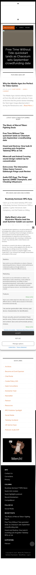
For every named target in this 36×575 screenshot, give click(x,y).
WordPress (22, 555)
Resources (9, 405)
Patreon (8, 401)
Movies (27, 27)
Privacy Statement (21, 347)
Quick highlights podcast (13, 494)
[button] (33, 227)
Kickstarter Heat (10, 391)
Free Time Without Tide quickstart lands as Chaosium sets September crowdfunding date (18, 56)
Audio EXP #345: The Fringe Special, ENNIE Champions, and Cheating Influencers (17, 179)
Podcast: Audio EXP (12, 430)
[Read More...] (28, 105)
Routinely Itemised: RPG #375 (18, 199)
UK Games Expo (11, 425)
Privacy (7, 479)
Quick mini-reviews (11, 491)
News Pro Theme (23, 552)
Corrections (9, 476)
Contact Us (9, 473)
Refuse (18, 338)
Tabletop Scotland (11, 420)
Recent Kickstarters (12, 497)
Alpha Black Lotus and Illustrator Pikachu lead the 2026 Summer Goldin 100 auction (18, 219)
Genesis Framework (11, 555)
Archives (8, 366)
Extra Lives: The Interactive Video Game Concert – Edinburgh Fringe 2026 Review (17, 169)
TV (16, 27)
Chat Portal (9, 376)
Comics (21, 27)
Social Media (9, 415)
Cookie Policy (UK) (11, 381)
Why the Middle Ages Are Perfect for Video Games (18, 84)
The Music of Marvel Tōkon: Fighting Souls (15, 126)
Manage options (18, 344)
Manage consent (32, 544)
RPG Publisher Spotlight (13, 410)
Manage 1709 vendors (9, 330)
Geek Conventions (11, 386)
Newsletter (9, 396)
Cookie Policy (12, 347)
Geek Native (18, 11)
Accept (18, 333)
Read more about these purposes (25, 330)
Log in (29, 555)
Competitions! (9, 500)
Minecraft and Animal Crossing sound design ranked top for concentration (17, 158)
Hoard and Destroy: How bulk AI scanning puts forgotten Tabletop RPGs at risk (17, 148)
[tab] (9, 27)
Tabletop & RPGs (9, 27)
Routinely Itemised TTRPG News (16, 488)
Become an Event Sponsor (14, 371)
